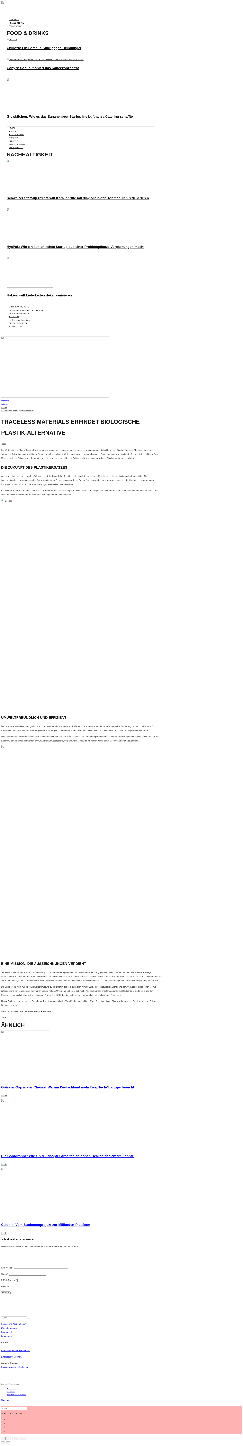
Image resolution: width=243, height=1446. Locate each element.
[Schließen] (3, 1438)
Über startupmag (9, 1328)
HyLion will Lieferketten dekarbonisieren (39, 295)
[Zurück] (3, 1442)
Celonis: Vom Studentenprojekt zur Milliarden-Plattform (45, 1225)
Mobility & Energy (17, 144)
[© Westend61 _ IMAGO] (25, 1078)
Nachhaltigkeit (16, 148)
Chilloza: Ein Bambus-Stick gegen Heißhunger (44, 48)
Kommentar (7, 1268)
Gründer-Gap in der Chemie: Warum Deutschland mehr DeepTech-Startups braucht (67, 1087)
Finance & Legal (16, 23)
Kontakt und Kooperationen (13, 1324)
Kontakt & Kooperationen (16, 1395)
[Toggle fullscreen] (15, 1438)
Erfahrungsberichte (19, 307)
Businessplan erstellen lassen (14, 1367)
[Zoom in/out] (23, 1438)
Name (4, 1274)
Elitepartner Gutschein (11, 1357)
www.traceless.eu (42, 1011)
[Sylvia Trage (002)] (30, 287)
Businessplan (15, 326)
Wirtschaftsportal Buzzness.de (15, 1350)
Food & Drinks (15, 26)
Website (5, 1286)
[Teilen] (8, 1438)
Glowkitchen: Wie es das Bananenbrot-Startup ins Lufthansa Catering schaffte (70, 116)
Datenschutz (7, 1332)
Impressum (6, 1336)
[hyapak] (30, 238)
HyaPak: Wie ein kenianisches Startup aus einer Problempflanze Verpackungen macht (75, 247)
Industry (13, 131)
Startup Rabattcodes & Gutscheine (28, 310)
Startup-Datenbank (18, 323)
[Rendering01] (25, 1147)
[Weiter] (8, 1442)
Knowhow (13, 138)
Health (12, 128)
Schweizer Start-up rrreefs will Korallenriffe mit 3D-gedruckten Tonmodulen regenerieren (78, 198)
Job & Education (16, 135)
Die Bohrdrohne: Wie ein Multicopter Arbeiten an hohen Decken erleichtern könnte (67, 1156)
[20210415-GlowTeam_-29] (30, 108)
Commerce (14, 20)
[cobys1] (45, 60)
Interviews (14, 317)
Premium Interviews (21, 320)
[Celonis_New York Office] (25, 1216)
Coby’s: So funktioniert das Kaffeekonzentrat (43, 68)
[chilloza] (12, 40)
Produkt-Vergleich (20, 314)
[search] (29, 1318)
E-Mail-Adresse (9, 1280)
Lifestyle (13, 141)
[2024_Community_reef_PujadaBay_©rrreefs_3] (30, 190)
